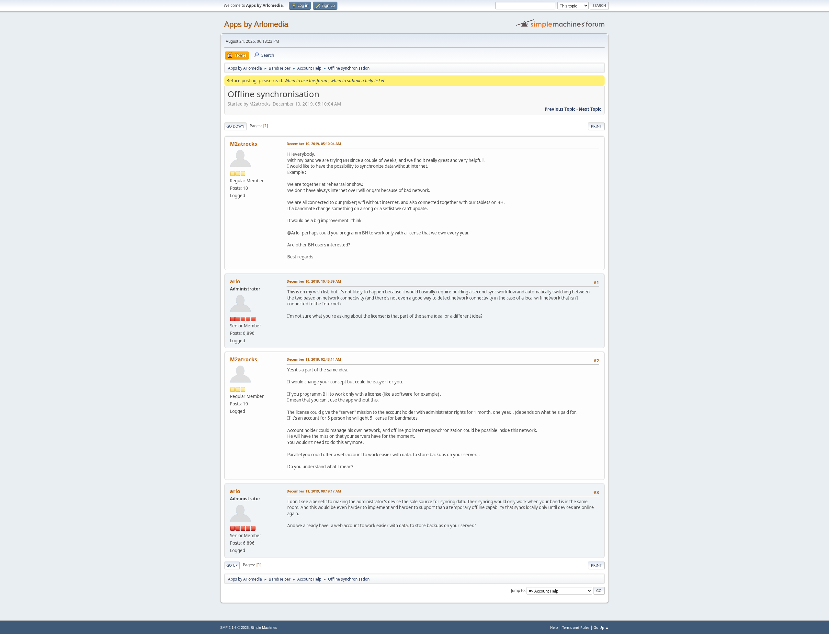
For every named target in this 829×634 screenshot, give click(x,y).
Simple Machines (264, 627)
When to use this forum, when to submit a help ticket (334, 81)
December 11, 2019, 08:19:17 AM (314, 491)
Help (554, 627)
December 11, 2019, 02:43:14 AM (314, 359)
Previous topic (560, 109)
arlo (235, 281)
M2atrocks (243, 143)
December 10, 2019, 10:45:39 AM (314, 281)
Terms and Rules (575, 627)
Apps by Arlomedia (256, 24)
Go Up (232, 565)
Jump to (518, 590)
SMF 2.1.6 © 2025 (234, 627)
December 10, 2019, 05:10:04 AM (314, 143)
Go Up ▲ (601, 627)
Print (596, 126)
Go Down (235, 126)
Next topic (590, 109)
